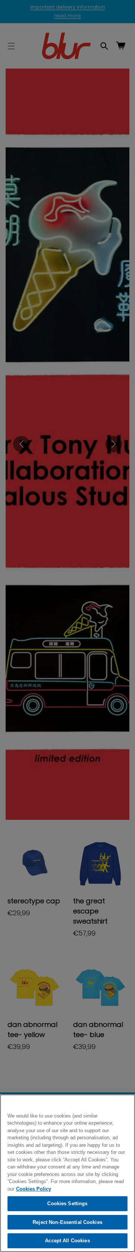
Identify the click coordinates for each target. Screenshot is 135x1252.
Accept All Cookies (67, 1240)
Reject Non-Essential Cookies (67, 1222)
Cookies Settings (67, 1203)
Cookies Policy (33, 1189)
